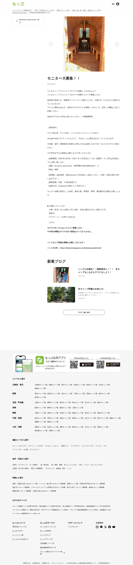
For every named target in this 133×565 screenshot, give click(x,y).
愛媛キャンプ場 (40, 422)
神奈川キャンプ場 (53, 394)
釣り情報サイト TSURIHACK (73, 506)
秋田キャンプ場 (91, 385)
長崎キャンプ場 (65, 427)
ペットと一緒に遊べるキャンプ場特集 (52, 484)
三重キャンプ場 (77, 408)
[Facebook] (109, 527)
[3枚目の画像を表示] (85, 67)
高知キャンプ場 (52, 422)
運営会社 (25, 563)
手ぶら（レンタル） (71, 465)
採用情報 (35, 563)
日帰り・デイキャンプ (20, 465)
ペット (69, 468)
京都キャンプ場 (65, 413)
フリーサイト (75, 446)
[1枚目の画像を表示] (78, 67)
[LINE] (101, 527)
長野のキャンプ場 (62, 10)
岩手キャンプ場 (66, 385)
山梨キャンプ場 (40, 402)
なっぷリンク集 (17, 535)
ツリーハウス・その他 (20, 449)
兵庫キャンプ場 (52, 413)
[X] (105, 527)
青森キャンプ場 (54, 385)
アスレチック (50, 468)
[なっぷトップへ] (18, 4)
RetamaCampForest (19, 13)
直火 (63, 468)
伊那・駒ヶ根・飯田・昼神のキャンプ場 (86, 10)
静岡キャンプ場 (52, 408)
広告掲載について (46, 543)
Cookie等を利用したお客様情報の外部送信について (81, 563)
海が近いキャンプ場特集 (21, 487)
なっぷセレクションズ (48, 527)
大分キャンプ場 (90, 427)
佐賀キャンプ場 (52, 427)
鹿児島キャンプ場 (41, 431)
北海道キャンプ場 (41, 385)
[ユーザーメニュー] (116, 4)
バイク (86, 465)
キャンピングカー (96, 465)
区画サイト (65, 446)
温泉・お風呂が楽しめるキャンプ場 (24, 484)
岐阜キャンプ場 (40, 408)
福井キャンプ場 (102, 402)
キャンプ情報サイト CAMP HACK (24, 506)
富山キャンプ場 (77, 402)
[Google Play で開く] (113, 364)
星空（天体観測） (37, 468)
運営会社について (18, 527)
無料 (60, 465)
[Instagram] (97, 527)
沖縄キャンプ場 (54, 431)
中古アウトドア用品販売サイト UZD (54, 510)
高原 (56, 465)
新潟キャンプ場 (65, 402)
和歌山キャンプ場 (103, 413)
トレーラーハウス (87, 446)
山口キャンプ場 (90, 418)
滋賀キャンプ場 (77, 413)
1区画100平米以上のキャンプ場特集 (92, 484)
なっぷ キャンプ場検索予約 (22, 10)
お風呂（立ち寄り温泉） (21, 468)
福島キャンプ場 (40, 388)
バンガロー (40, 446)
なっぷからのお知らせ (20, 539)
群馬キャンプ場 (40, 397)
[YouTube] (113, 527)
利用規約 (44, 563)
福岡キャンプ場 (40, 427)
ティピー (98, 446)
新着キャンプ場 (72, 484)
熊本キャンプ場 (77, 427)
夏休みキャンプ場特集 (96, 487)
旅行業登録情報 (103, 563)
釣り (81, 465)
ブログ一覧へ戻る (84, 312)
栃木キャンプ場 (104, 394)
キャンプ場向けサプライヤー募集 (51, 553)
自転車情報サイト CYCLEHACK (97, 506)
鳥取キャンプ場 (65, 418)
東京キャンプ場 (40, 394)
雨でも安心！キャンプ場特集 (77, 487)
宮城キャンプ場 (79, 385)
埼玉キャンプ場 (66, 394)
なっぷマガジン (45, 535)
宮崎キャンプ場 (102, 427)
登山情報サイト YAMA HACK (49, 506)
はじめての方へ (17, 531)
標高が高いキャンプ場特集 (21, 491)
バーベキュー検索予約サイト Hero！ (25, 513)
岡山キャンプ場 (40, 418)
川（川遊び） (34, 465)
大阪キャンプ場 (40, 413)
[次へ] (117, 44)
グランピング (34, 449)
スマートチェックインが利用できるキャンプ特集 (48, 487)
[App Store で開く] (87, 364)
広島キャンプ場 (52, 418)
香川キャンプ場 (102, 418)
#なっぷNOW (45, 531)
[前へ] (51, 44)
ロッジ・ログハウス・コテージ (23, 446)
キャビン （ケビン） (52, 446)
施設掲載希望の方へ (47, 547)
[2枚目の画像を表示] (82, 67)
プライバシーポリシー (57, 563)
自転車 (58, 468)
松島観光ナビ (104, 510)
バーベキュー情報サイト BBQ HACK (25, 510)
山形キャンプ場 (104, 385)
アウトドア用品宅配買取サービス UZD (83, 510)
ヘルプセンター (73, 527)
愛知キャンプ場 (65, 408)
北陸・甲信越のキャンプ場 (44, 10)
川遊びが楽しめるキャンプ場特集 (44, 491)
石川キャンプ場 (90, 402)
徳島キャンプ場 (115, 418)
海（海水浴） (45, 465)
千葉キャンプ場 (79, 394)
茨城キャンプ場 (91, 394)
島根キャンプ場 (77, 418)
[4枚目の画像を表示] (89, 67)
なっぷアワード (45, 539)
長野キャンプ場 (52, 402)
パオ (104, 446)
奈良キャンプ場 (90, 413)
